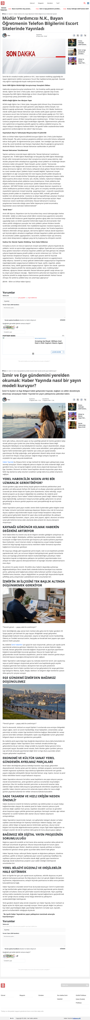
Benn (5, 14)
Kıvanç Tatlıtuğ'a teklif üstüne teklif (82, 42)
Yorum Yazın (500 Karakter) (11, 304)
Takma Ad (6, 295)
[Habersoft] (77, 1018)
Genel (10, 371)
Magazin (22, 995)
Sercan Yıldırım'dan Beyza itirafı (82, 425)
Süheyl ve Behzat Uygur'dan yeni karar (81, 61)
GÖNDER (62, 320)
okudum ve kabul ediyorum (20, 320)
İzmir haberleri (17, 645)
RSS (12, 1018)
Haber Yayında (8, 462)
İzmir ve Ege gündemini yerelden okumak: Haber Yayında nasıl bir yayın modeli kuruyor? (82, 52)
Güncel (10, 14)
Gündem (41, 995)
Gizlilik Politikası (81, 995)
